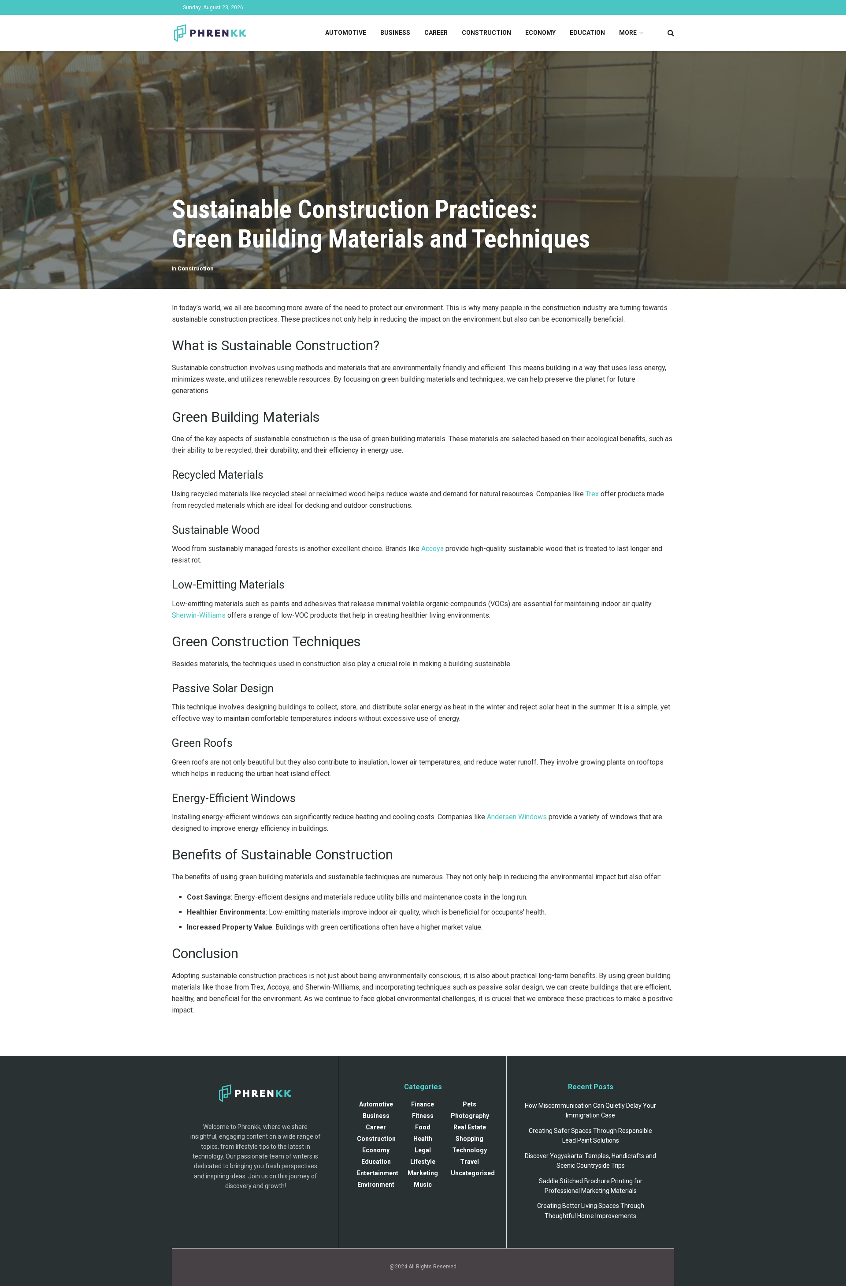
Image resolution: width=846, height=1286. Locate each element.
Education (587, 32)
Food (422, 1127)
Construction (486, 32)
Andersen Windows (517, 817)
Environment (375, 1184)
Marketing (423, 1173)
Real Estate (469, 1127)
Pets (469, 1104)
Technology (469, 1150)
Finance (422, 1104)
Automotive (345, 32)
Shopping (469, 1138)
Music (423, 1184)
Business (395, 32)
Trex (592, 494)
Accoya (432, 548)
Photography (470, 1115)
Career (436, 32)
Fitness (423, 1115)
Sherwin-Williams (199, 615)
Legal (423, 1150)
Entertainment (377, 1173)
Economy (540, 32)
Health (422, 1138)
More (628, 32)
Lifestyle (422, 1161)
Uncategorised (473, 1173)
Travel (469, 1161)
